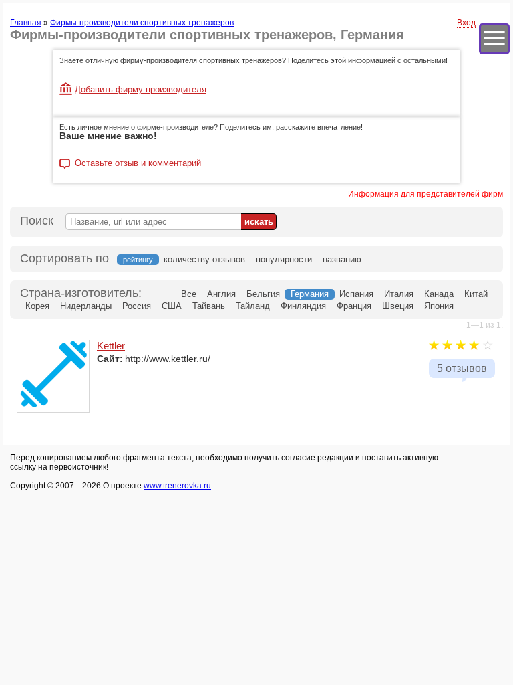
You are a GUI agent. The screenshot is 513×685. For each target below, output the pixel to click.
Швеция (397, 306)
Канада (439, 294)
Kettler (111, 345)
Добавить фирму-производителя (140, 89)
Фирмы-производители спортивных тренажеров (142, 22)
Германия (310, 294)
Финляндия (303, 306)
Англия (221, 294)
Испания (356, 294)
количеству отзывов (204, 259)
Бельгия (263, 294)
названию (342, 259)
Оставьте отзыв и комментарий (138, 163)
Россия (136, 306)
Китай (476, 294)
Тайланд (253, 306)
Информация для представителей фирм (425, 194)
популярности (284, 259)
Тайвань (208, 306)
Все (188, 294)
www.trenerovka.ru (177, 485)
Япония (439, 306)
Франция (354, 306)
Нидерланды (86, 306)
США (172, 306)
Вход (466, 22)
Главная (25, 22)
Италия (398, 294)
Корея (37, 306)
